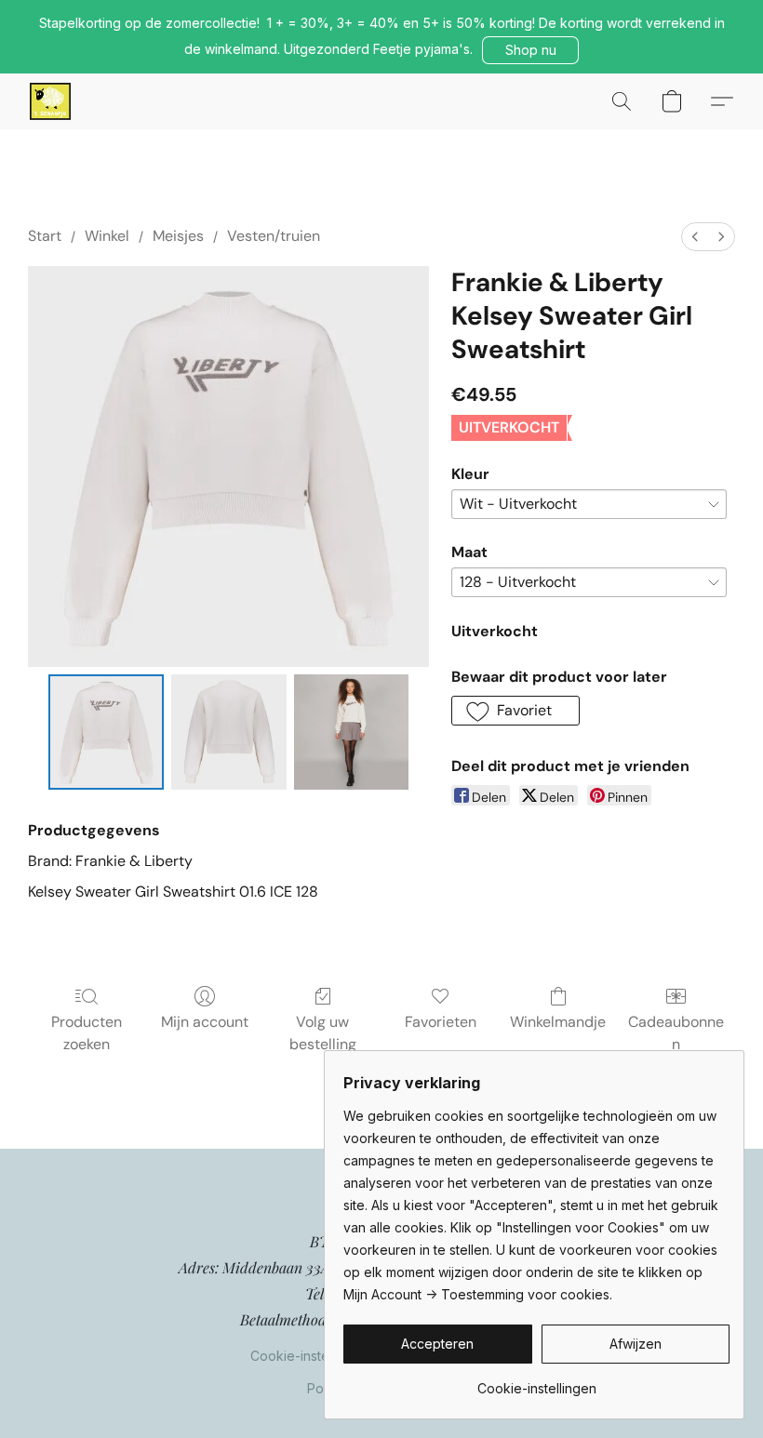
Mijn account (204, 1022)
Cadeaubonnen (676, 1033)
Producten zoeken (86, 1033)
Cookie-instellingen (309, 1356)
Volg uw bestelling (322, 1033)
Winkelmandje (558, 1022)
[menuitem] (695, 236)
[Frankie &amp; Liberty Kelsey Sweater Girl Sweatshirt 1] (229, 732)
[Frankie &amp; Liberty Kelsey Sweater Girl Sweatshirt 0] (106, 732)
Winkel (107, 236)
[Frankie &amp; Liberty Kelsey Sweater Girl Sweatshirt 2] (351, 732)
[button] (530, 50)
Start (44, 236)
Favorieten (440, 1022)
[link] (536, 1382)
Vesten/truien (273, 236)
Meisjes (178, 236)
